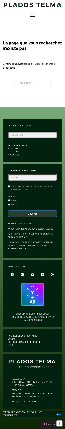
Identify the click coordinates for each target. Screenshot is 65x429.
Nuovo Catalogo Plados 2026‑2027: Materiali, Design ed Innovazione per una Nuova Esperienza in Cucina (30, 245)
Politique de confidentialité (22, 336)
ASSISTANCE (14, 148)
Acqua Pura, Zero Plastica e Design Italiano (30, 229)
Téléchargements (17, 145)
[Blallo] (59, 413)
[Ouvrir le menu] (32, 15)
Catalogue (13, 151)
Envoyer (32, 213)
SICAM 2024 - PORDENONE (20, 223)
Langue (12, 196)
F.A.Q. (10, 345)
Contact (12, 339)
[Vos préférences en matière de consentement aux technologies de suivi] (59, 423)
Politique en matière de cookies (24, 342)
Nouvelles (13, 154)
